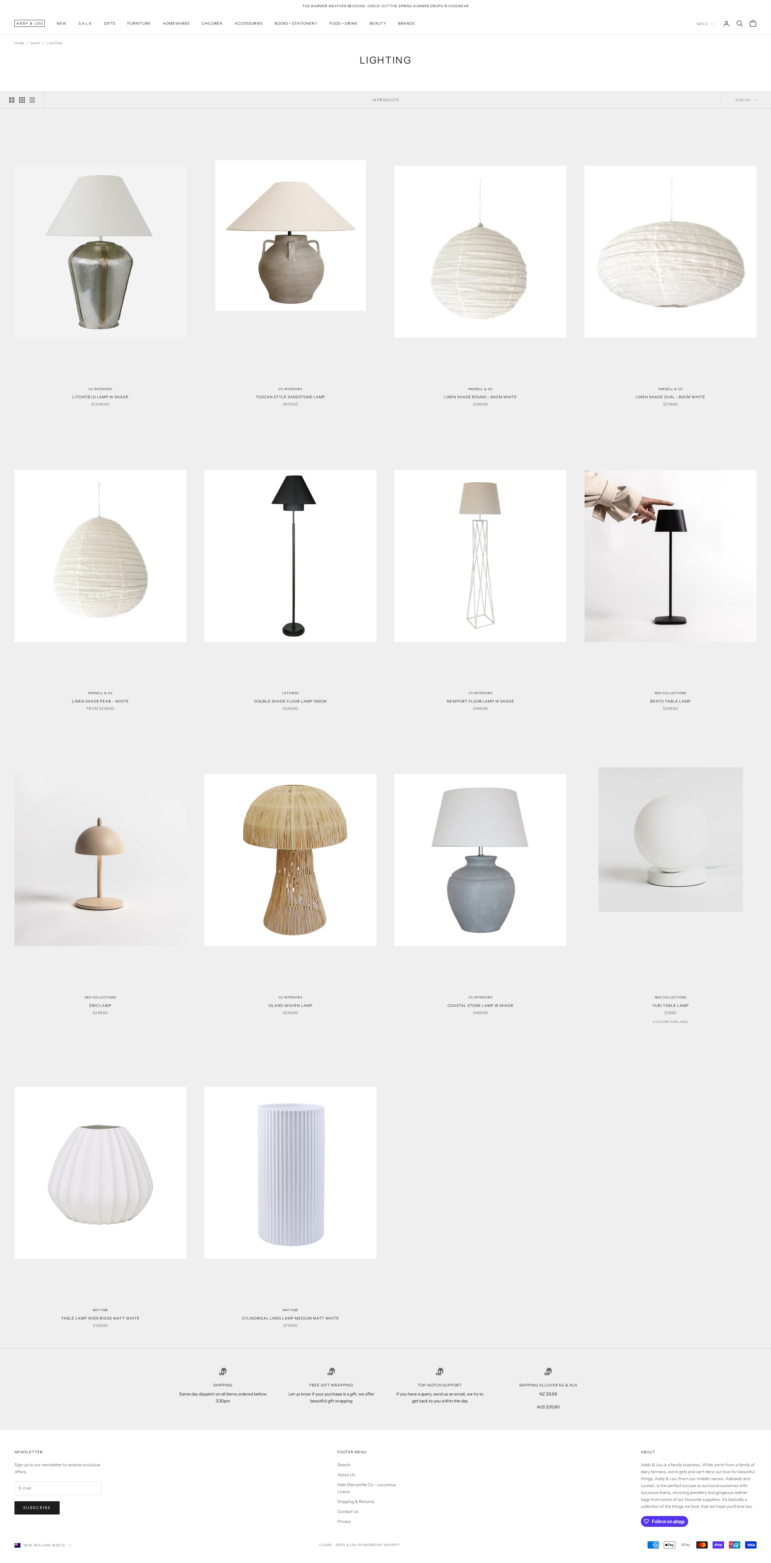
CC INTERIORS (290, 389)
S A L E (85, 23)
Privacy (344, 1521)
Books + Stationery (296, 23)
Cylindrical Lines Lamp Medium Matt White (290, 1318)
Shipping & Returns (355, 1501)
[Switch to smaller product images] (22, 100)
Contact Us (347, 1511)
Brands (406, 23)
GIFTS (110, 23)
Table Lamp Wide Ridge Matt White (100, 1318)
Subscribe (37, 1507)
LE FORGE (290, 693)
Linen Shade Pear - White (100, 701)
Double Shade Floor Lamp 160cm (290, 701)
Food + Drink (343, 23)
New (62, 23)
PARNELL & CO (480, 389)
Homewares (176, 23)
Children (212, 23)
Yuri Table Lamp (670, 1005)
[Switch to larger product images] (11, 100)
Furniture (139, 23)
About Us (346, 1474)
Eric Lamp (100, 1005)
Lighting (54, 43)
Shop (35, 43)
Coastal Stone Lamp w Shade (481, 1005)
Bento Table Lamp (670, 701)
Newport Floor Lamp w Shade (480, 701)
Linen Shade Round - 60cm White (480, 397)
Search (344, 1464)
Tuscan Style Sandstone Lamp (290, 397)
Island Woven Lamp (290, 1005)
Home (19, 43)
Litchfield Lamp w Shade (100, 397)
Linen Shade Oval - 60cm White (670, 397)
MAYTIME (100, 1310)
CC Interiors (100, 389)
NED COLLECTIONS (670, 693)
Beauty (378, 23)
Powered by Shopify (379, 1545)
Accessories (249, 23)
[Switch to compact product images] (32, 100)
